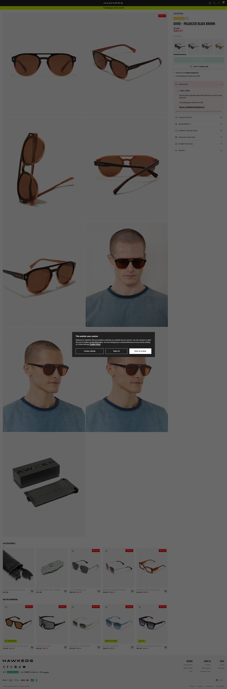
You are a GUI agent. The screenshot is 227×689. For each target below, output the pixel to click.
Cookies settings (90, 351)
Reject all (116, 351)
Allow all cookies (140, 351)
